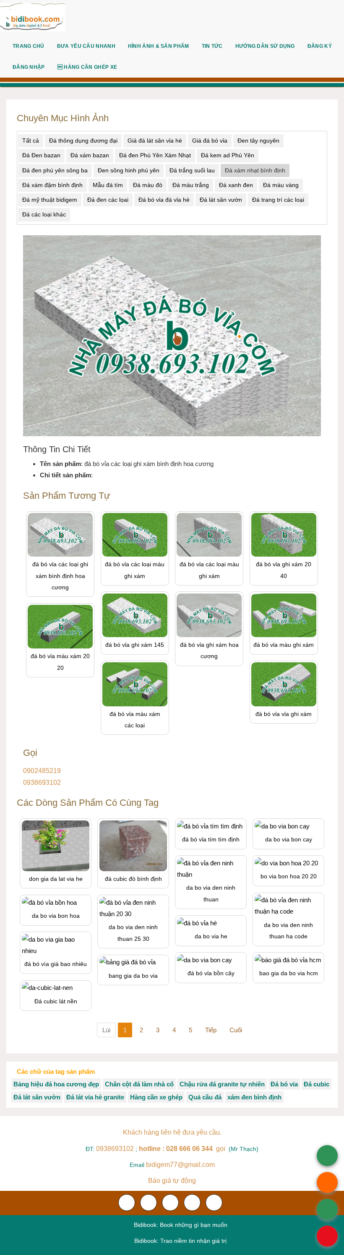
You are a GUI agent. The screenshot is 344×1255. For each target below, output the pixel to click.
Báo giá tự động (172, 1180)
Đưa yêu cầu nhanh (86, 46)
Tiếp (210, 1030)
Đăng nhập (29, 67)
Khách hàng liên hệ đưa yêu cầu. (172, 1132)
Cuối (235, 1030)
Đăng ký (320, 46)
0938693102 (42, 782)
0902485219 (42, 770)
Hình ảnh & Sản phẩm (158, 46)
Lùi (106, 1030)
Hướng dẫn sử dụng (265, 46)
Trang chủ (28, 46)
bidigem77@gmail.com (180, 1164)
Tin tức (212, 46)
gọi (183, 1148)
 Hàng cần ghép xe (87, 67)
